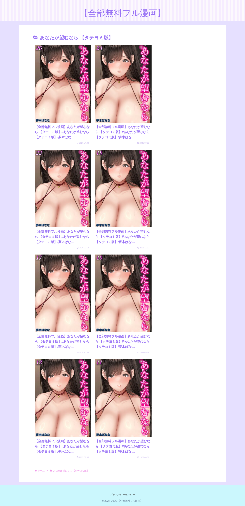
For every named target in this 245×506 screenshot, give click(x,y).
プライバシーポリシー (122, 494)
